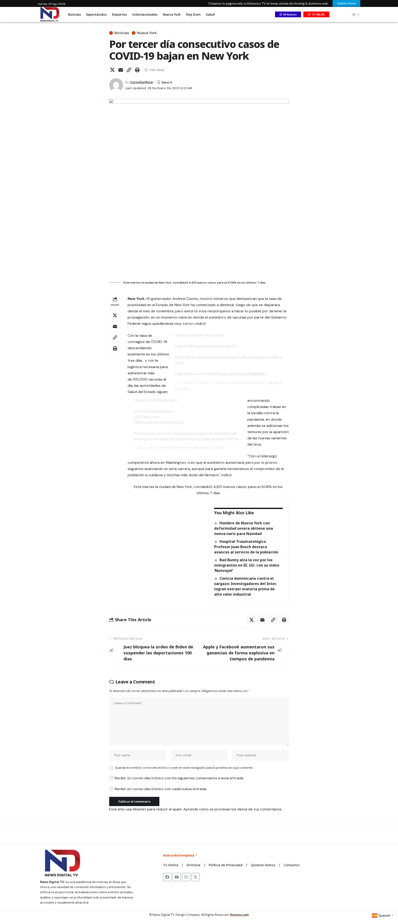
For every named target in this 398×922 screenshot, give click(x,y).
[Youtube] (177, 877)
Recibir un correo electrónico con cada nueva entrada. (161, 788)
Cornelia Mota (141, 82)
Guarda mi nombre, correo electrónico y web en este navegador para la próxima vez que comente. (184, 768)
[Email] (120, 70)
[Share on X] (112, 70)
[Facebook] (167, 877)
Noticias (121, 33)
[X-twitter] (195, 877)
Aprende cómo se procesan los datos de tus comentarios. (232, 809)
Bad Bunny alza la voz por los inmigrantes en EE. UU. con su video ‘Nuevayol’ (246, 565)
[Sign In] (335, 14)
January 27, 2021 (208, 447)
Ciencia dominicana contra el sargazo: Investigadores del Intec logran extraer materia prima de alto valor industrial (245, 586)
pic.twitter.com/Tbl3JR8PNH (244, 373)
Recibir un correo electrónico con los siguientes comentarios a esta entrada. (179, 778)
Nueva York (147, 33)
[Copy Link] (129, 70)
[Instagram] (186, 877)
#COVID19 (153, 400)
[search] (345, 14)
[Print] (137, 70)
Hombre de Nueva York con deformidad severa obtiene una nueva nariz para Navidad (243, 528)
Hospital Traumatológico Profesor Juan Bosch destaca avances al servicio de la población (246, 547)
